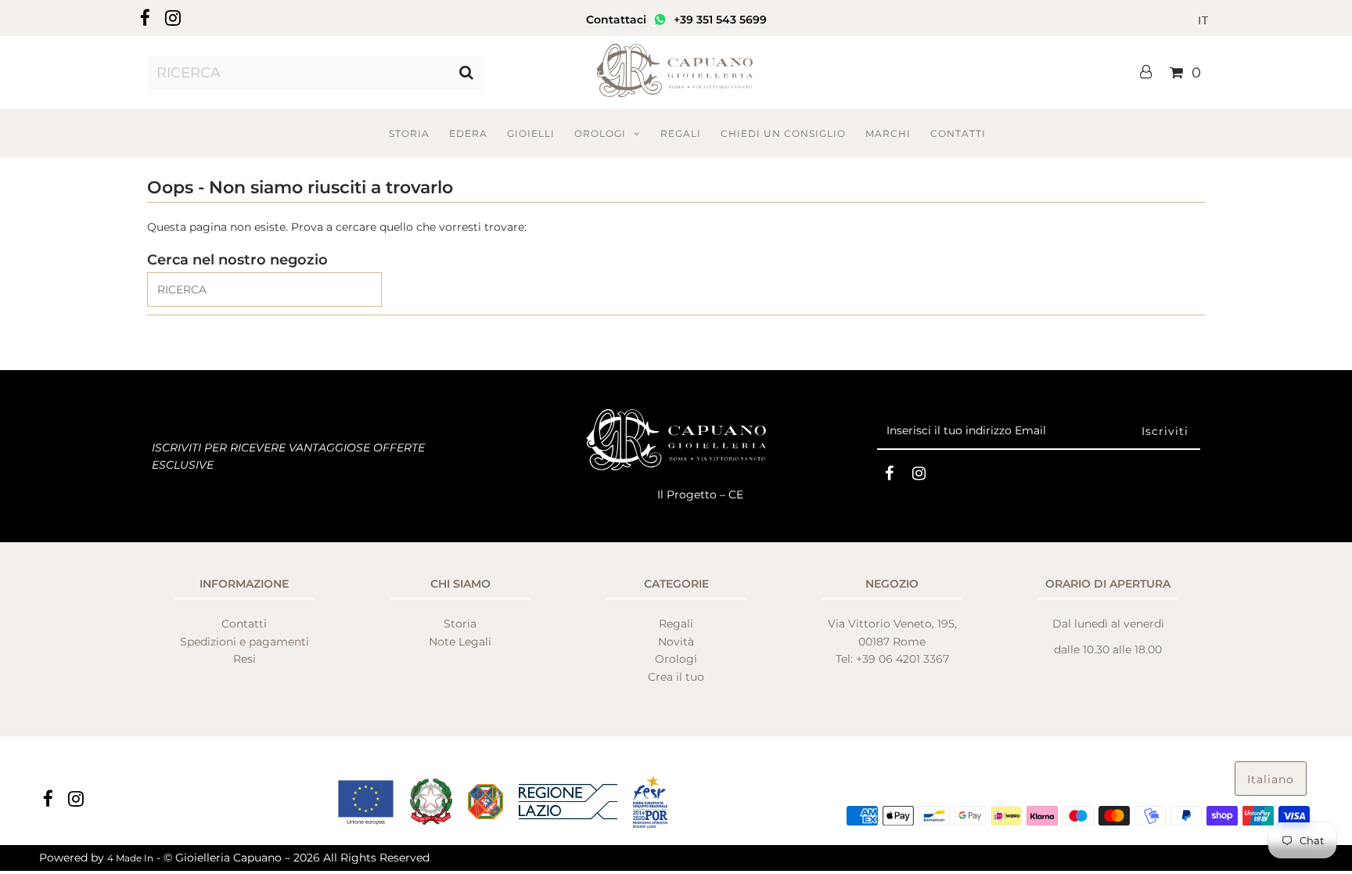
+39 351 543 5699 (719, 20)
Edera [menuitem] (468, 133)
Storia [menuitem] (409, 133)
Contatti (244, 624)
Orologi (600, 133)
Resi (244, 659)
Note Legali (460, 642)
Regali (676, 624)
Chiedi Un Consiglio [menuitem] (783, 133)
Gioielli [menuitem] (531, 133)
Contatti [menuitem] (958, 133)
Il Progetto (688, 494)
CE (735, 494)
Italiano (1270, 779)
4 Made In (130, 858)
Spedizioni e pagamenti (244, 642)
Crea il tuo (676, 677)
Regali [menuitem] (680, 133)
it (1203, 20)
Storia (460, 624)
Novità (676, 642)
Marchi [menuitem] (888, 133)
